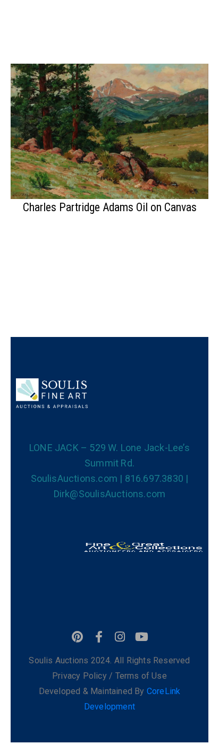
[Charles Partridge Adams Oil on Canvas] (109, 130)
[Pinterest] (77, 636)
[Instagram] (120, 636)
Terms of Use (141, 676)
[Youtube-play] (141, 636)
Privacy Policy (80, 676)
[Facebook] (98, 636)
